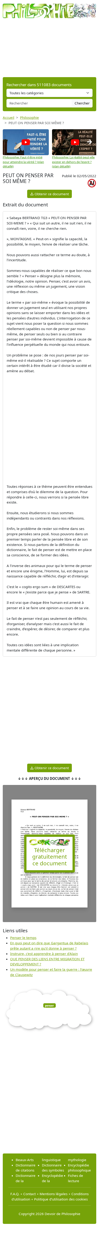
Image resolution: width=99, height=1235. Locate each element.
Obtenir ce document (51, 194)
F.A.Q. (14, 1193)
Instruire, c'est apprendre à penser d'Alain (44, 953)
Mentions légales (53, 1193)
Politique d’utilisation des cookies (61, 1199)
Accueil (8, 117)
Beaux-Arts (25, 1159)
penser (49, 1005)
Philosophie (29, 117)
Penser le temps (23, 937)
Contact (29, 1193)
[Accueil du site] (49, 8)
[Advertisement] (49, 47)
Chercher (82, 103)
